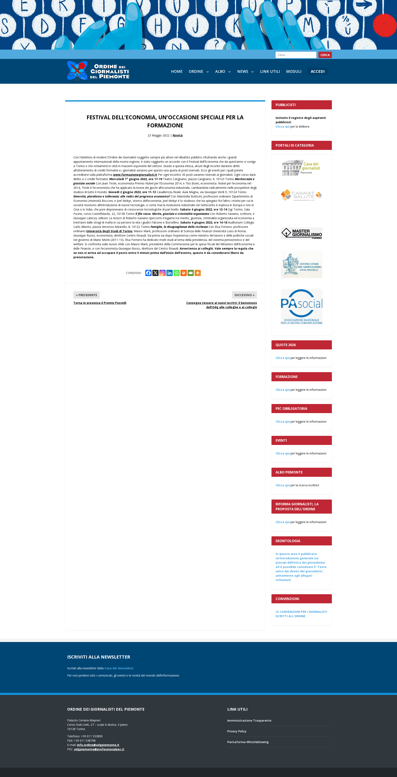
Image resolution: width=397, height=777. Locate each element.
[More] (198, 273)
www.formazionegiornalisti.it (135, 175)
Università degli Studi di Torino (109, 231)
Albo (220, 71)
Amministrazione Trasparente (249, 720)
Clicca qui (283, 126)
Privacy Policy (236, 731)
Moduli (293, 71)
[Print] (184, 273)
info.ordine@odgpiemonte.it (98, 745)
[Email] (191, 273)
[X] (155, 273)
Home (177, 71)
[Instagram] (162, 273)
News (242, 71)
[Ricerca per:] (296, 55)
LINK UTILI (270, 71)
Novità (178, 135)
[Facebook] (148, 273)
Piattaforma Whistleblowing (248, 742)
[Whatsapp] (176, 273)
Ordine (196, 71)
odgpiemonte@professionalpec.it (99, 749)
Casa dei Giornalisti (118, 668)
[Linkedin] (169, 273)
